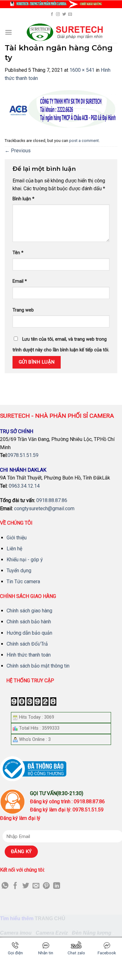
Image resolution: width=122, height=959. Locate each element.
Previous (18, 151)
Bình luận (23, 199)
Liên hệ (14, 549)
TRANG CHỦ (50, 918)
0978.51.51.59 (23, 455)
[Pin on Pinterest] (46, 886)
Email (20, 281)
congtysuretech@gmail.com (44, 508)
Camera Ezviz (52, 932)
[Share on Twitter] (25, 886)
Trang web (23, 310)
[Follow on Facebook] (52, 14)
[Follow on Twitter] (64, 14)
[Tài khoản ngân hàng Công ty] (61, 109)
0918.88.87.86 (51, 500)
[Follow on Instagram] (58, 14)
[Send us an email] (70, 14)
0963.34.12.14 (24, 486)
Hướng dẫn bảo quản (29, 633)
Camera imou (16, 932)
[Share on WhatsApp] (5, 886)
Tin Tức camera (23, 581)
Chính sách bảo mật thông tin (38, 666)
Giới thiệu (17, 538)
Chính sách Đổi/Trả (27, 644)
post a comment (84, 140)
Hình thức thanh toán (29, 655)
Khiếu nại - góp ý (25, 560)
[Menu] (8, 32)
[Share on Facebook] (15, 886)
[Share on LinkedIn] (56, 886)
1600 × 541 (81, 70)
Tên (18, 252)
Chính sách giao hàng (29, 611)
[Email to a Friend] (36, 886)
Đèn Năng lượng (91, 932)
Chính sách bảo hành (29, 622)
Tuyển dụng (19, 571)
